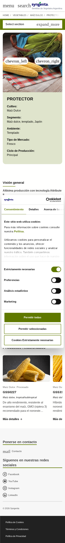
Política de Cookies (15, 522)
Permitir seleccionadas (32, 328)
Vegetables (19, 15)
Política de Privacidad (16, 536)
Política (19, 231)
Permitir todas (32, 317)
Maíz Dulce (36, 15)
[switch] (56, 280)
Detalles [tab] (33, 209)
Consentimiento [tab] (13, 209)
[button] (13, 419)
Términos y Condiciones (17, 529)
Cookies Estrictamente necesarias (32, 340)
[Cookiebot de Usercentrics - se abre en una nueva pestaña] (46, 200)
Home (6, 15)
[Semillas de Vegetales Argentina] (47, 4)
